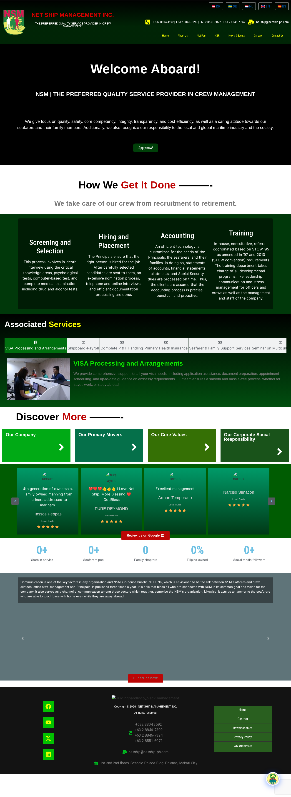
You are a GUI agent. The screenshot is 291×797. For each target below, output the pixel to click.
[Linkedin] (48, 754)
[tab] (36, 345)
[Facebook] (48, 706)
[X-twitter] (48, 738)
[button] (15, 501)
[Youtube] (48, 722)
